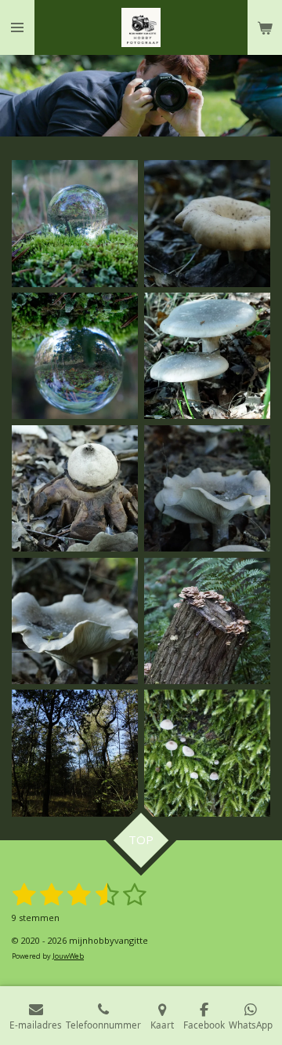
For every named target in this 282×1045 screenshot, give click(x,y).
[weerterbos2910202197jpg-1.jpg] (75, 753)
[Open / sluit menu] (17, 27)
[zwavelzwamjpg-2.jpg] (207, 621)
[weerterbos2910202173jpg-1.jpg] (75, 355)
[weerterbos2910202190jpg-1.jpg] (207, 488)
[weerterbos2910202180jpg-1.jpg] (207, 224)
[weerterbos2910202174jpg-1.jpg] (75, 224)
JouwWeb (68, 956)
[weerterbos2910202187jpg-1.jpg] (75, 488)
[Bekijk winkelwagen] (265, 27)
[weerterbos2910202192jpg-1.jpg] (75, 621)
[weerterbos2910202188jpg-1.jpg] (207, 355)
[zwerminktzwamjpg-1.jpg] (207, 753)
